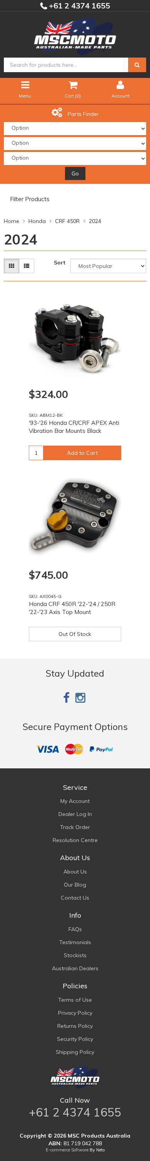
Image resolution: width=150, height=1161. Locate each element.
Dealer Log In (75, 814)
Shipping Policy (75, 1052)
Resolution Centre (75, 840)
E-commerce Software (67, 1150)
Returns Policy (75, 1025)
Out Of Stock (74, 634)
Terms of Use (75, 999)
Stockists (75, 955)
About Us (75, 871)
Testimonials (75, 942)
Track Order (75, 827)
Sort (59, 262)
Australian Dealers (75, 968)
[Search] (137, 65)
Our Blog (75, 884)
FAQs (75, 929)
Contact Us (75, 897)
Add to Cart (82, 452)
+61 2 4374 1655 (78, 5)
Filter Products (30, 199)
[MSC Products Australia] (75, 34)
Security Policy (75, 1038)
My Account (75, 801)
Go (75, 173)
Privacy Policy (75, 1012)
